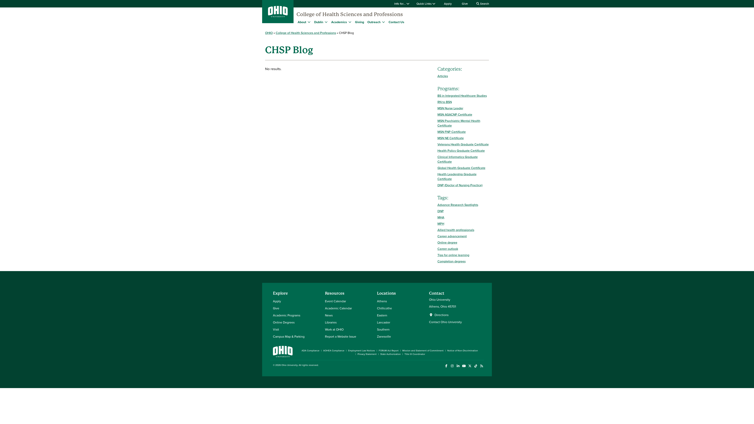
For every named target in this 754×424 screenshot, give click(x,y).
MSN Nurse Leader (450, 108)
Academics (339, 22)
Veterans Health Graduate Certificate (463, 144)
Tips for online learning (453, 255)
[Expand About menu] (309, 22)
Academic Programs (286, 315)
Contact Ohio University (445, 322)
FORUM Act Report (389, 350)
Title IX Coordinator (414, 354)
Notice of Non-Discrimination (462, 350)
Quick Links (424, 4)
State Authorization (390, 354)
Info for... (400, 4)
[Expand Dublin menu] (326, 22)
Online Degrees (284, 322)
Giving (359, 22)
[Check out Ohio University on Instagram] (452, 366)
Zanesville (384, 336)
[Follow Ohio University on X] (469, 366)
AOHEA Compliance (333, 350)
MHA (440, 217)
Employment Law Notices (361, 350)
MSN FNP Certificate (451, 132)
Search (484, 4)
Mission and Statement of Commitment (423, 350)
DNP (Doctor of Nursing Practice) (459, 185)
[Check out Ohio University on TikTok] (475, 366)
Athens (382, 301)
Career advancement (452, 236)
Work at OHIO (334, 329)
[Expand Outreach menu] (383, 22)
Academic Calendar (338, 308)
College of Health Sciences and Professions (349, 14)
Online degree (447, 242)
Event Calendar (335, 301)
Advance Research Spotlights (457, 205)
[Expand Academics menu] (350, 22)
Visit (276, 329)
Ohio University (289, 365)
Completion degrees (451, 261)
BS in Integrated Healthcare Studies (462, 95)
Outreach (374, 22)
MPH (440, 223)
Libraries (331, 322)
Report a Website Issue (340, 336)
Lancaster (383, 322)
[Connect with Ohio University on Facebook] (446, 366)
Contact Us (396, 22)
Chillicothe (384, 308)
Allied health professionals (455, 230)
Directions (441, 315)
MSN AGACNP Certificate (454, 114)
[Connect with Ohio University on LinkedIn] (458, 366)
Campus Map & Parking (289, 336)
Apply (448, 4)
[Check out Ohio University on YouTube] (463, 366)
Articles (442, 76)
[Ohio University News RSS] (481, 366)
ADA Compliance (310, 350)
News (329, 315)
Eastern (382, 315)
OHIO (269, 33)
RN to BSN (444, 102)
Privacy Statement (367, 354)
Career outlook (447, 249)
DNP (440, 211)
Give (465, 4)
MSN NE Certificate (450, 138)
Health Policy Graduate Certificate (461, 150)
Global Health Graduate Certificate (461, 168)
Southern (383, 329)
